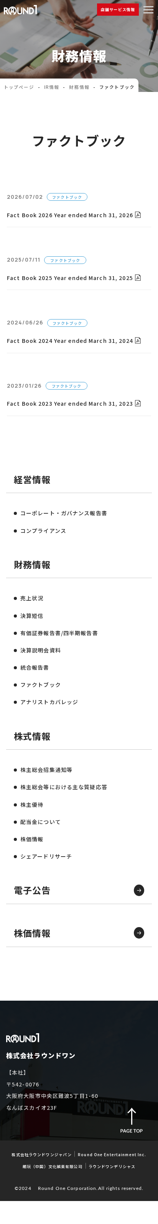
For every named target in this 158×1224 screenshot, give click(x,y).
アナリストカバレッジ (49, 702)
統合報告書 (34, 667)
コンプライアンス (43, 530)
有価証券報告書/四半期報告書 (59, 633)
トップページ (19, 87)
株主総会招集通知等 (46, 769)
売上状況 (31, 598)
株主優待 (31, 804)
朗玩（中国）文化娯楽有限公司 (52, 1166)
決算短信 (31, 615)
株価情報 (31, 839)
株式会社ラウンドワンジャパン (42, 1154)
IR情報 (51, 87)
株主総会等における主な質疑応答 (63, 787)
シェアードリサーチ (46, 856)
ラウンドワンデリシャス (112, 1166)
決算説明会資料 (40, 650)
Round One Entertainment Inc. (112, 1154)
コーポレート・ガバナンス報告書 (63, 513)
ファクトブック (40, 684)
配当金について (40, 822)
